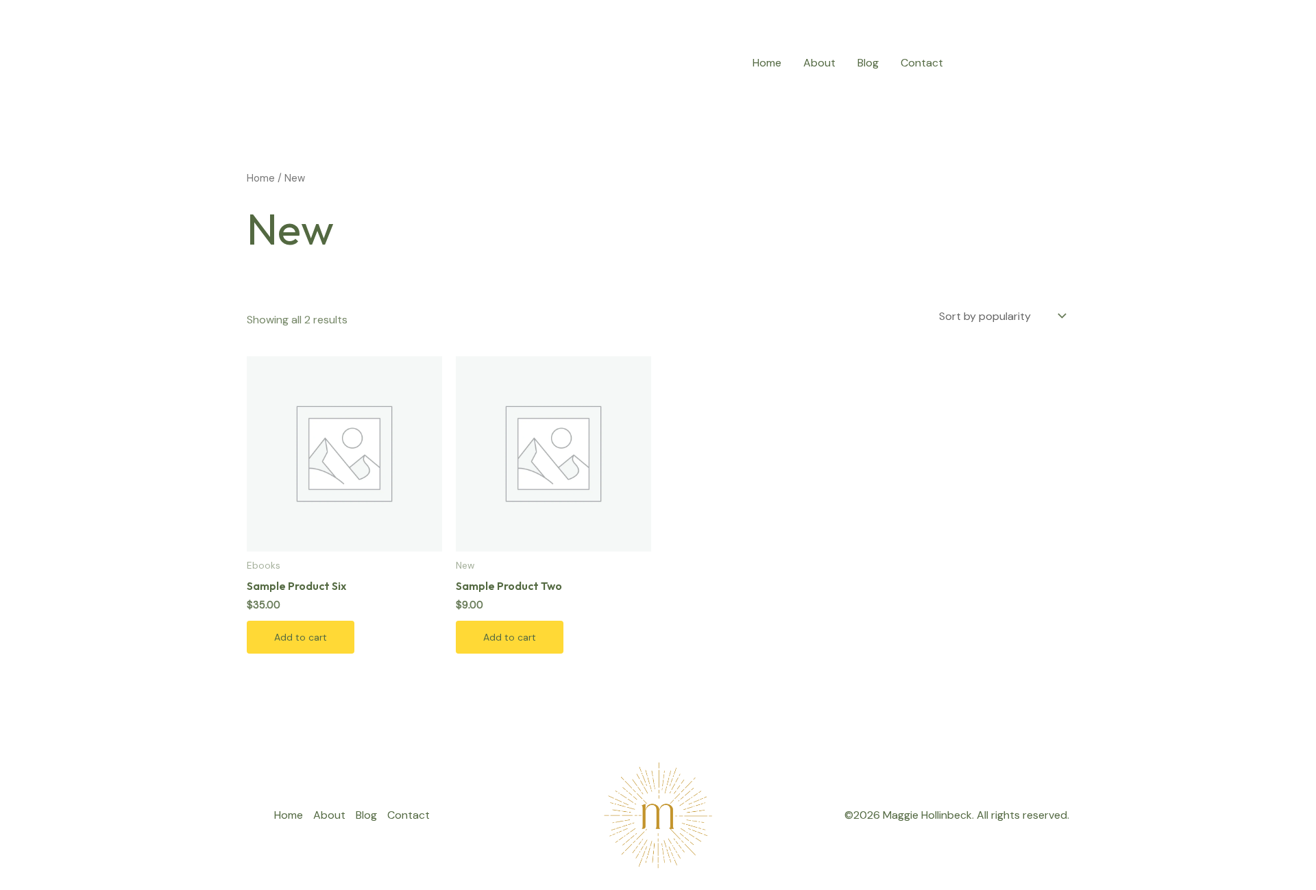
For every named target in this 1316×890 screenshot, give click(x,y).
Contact (922, 62)
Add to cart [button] (300, 637)
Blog (868, 62)
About (819, 62)
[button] (1018, 63)
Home (767, 62)
